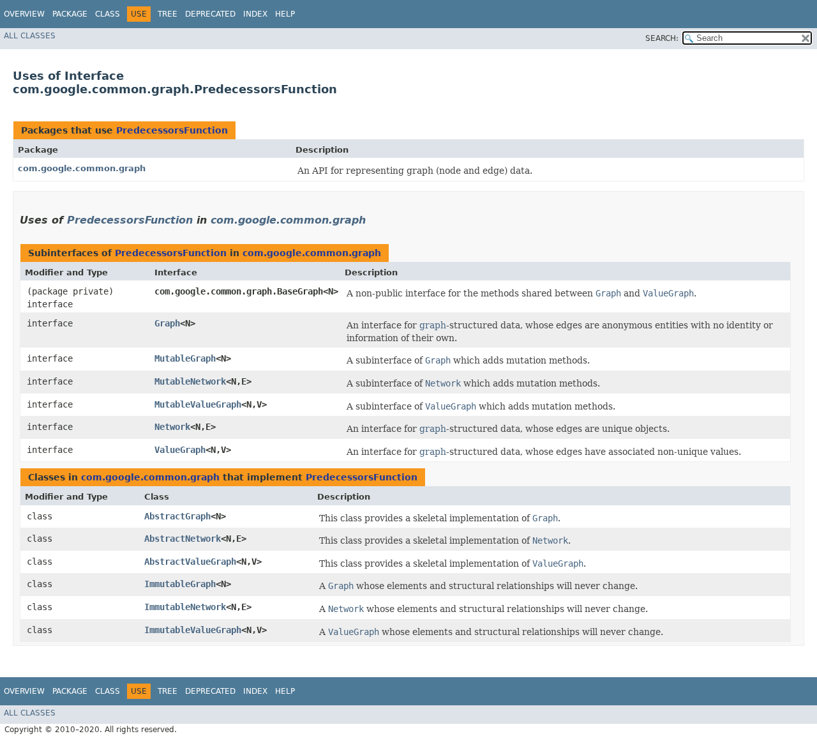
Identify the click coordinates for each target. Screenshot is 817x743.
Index (255, 14)
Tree (167, 14)
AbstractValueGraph (190, 561)
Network (172, 427)
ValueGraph (180, 450)
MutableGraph (185, 358)
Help (285, 14)
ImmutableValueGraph (192, 630)
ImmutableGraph (180, 584)
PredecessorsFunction (172, 130)
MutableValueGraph (197, 404)
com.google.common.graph (82, 168)
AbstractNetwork (182, 538)
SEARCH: (661, 38)
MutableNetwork (190, 381)
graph (432, 325)
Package (69, 14)
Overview (24, 14)
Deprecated (210, 14)
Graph (167, 323)
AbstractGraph (177, 516)
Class (107, 14)
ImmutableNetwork (185, 607)
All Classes (30, 35)
